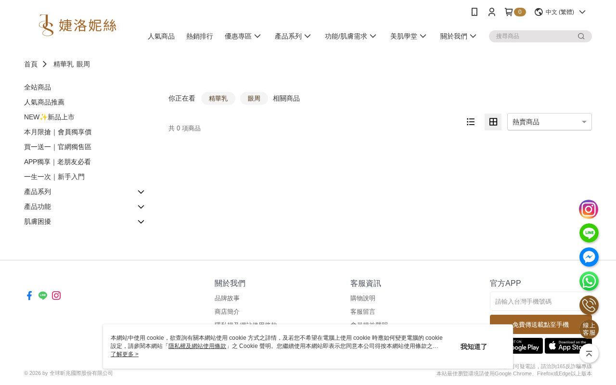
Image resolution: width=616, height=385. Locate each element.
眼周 (83, 64)
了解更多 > (125, 354)
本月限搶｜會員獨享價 (57, 132)
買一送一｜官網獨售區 (57, 147)
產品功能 (37, 206)
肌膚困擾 (37, 221)
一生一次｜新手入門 (54, 176)
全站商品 (37, 87)
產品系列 (37, 191)
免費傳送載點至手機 (541, 324)
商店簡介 (227, 311)
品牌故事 (227, 298)
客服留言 (362, 311)
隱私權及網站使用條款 (197, 346)
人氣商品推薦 (44, 102)
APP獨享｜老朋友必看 (57, 162)
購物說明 (362, 298)
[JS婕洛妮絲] (77, 25)
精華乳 (63, 64)
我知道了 (474, 346)
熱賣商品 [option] (526, 122)
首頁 (31, 64)
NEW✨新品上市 (49, 117)
